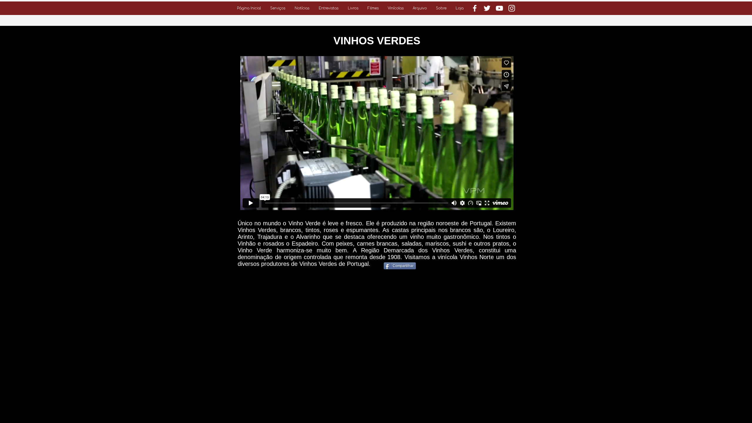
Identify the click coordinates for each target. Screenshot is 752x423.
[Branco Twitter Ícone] (487, 8)
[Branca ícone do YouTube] (499, 8)
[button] (278, 8)
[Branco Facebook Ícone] (474, 8)
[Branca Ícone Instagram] (511, 8)
